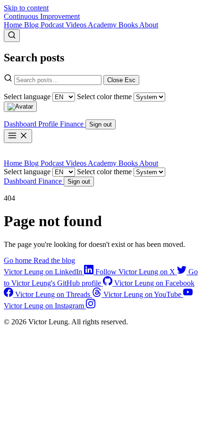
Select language (27, 97)
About (148, 25)
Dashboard (21, 181)
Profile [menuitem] (49, 124)
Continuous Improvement (42, 16)
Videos (77, 25)
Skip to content (26, 8)
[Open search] (12, 35)
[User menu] (20, 107)
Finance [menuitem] (72, 124)
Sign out (79, 181)
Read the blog (54, 260)
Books (128, 25)
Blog (32, 25)
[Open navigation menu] (18, 136)
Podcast (53, 25)
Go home (19, 260)
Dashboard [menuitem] (21, 124)
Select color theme (104, 97)
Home (14, 25)
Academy (103, 25)
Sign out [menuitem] (100, 124)
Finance (51, 181)
